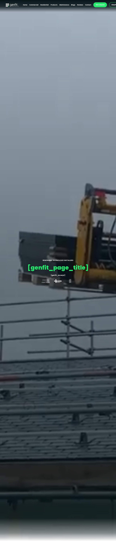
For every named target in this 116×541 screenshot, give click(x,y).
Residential (44, 5)
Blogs (73, 5)
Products (54, 5)
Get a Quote (100, 5)
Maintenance (64, 5)
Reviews (80, 5)
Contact (88, 5)
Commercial (33, 5)
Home (25, 5)
